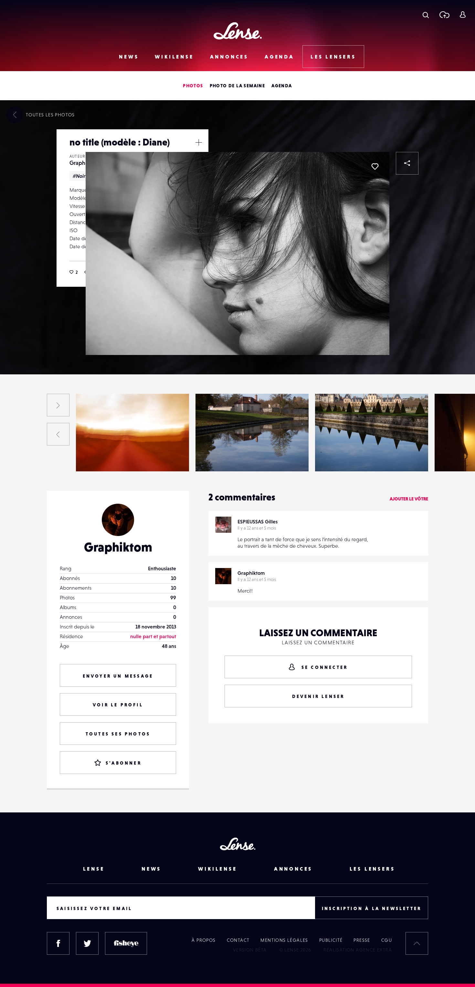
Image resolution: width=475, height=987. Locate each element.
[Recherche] (426, 14)
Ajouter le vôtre (409, 498)
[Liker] (375, 166)
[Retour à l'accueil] (238, 30)
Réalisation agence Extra (357, 949)
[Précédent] (58, 434)
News (129, 56)
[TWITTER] (87, 943)
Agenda (279, 56)
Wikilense (174, 56)
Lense (94, 869)
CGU (386, 940)
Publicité (331, 940)
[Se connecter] (462, 14)
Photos (193, 85)
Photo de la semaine (237, 85)
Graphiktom (84, 162)
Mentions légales (284, 940)
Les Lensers (333, 56)
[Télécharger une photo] (444, 14)
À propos (204, 940)
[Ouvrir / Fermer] (198, 142)
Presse (362, 940)
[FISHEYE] (126, 943)
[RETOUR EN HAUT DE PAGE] (417, 943)
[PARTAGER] (407, 163)
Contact (238, 940)
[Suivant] (58, 405)
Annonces (229, 56)
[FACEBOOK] (58, 943)
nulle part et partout (153, 636)
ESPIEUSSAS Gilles (258, 521)
